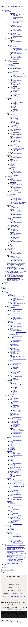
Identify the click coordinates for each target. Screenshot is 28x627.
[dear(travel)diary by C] (6, 6)
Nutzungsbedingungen (16, 621)
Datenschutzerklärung (6, 621)
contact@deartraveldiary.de (17, 596)
